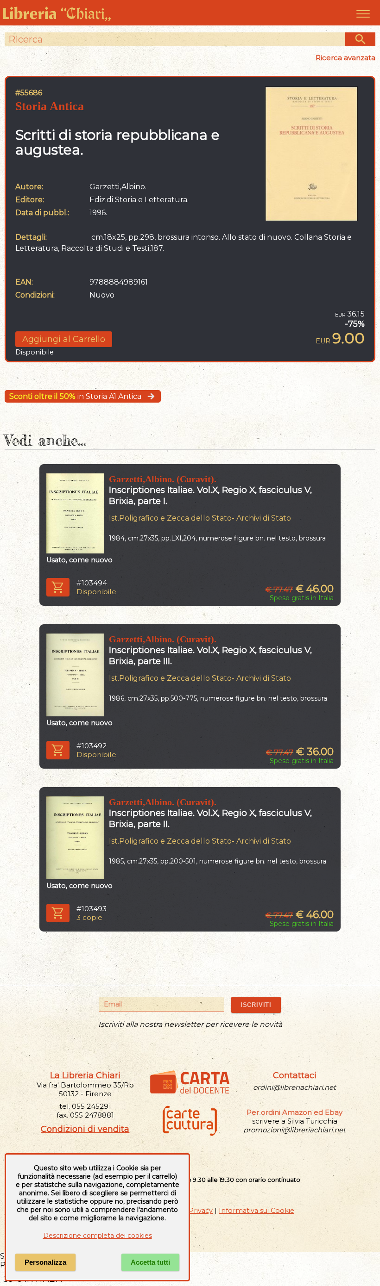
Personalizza (45, 1262)
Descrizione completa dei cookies (97, 1235)
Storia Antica (49, 106)
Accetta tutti (150, 1262)
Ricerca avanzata (345, 57)
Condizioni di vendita (85, 1129)
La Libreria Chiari (85, 1075)
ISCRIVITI (256, 1004)
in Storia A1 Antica (75, 396)
